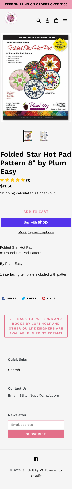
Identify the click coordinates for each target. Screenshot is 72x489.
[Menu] (65, 20)
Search (14, 370)
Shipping (7, 193)
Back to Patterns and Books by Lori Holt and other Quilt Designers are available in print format (36, 326)
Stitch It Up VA (33, 470)
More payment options (36, 232)
